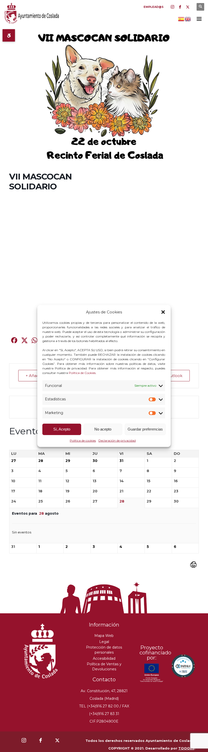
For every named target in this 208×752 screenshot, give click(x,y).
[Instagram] (172, 7)
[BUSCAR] (200, 7)
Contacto (104, 679)
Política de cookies (83, 440)
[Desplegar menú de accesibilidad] (9, 35)
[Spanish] (181, 18)
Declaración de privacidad (117, 440)
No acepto (102, 429)
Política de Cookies (82, 372)
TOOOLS (186, 748)
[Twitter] (188, 7)
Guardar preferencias (145, 429)
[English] (188, 18)
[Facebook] (180, 7)
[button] (163, 312)
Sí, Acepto (61, 429)
